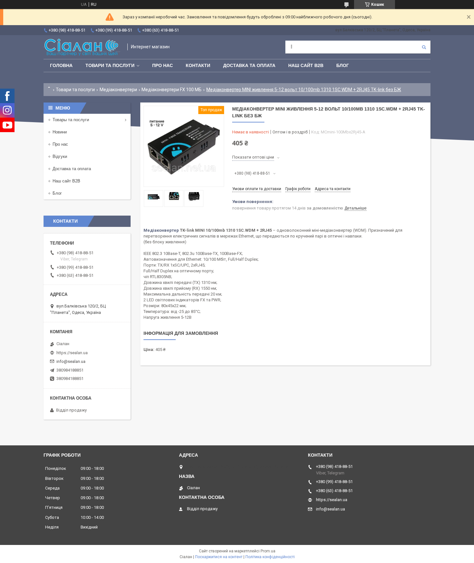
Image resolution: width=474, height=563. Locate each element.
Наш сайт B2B (305, 65)
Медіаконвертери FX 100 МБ (172, 89)
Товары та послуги (71, 119)
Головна (61, 65)
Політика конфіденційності (270, 557)
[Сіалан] (82, 47)
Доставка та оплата (249, 65)
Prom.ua (268, 551)
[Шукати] (424, 47)
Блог (342, 65)
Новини (60, 132)
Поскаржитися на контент (218, 557)
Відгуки (60, 156)
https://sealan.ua (72, 352)
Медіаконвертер (161, 230)
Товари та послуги (109, 65)
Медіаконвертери (118, 89)
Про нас (162, 65)
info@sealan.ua (70, 361)
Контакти (198, 65)
